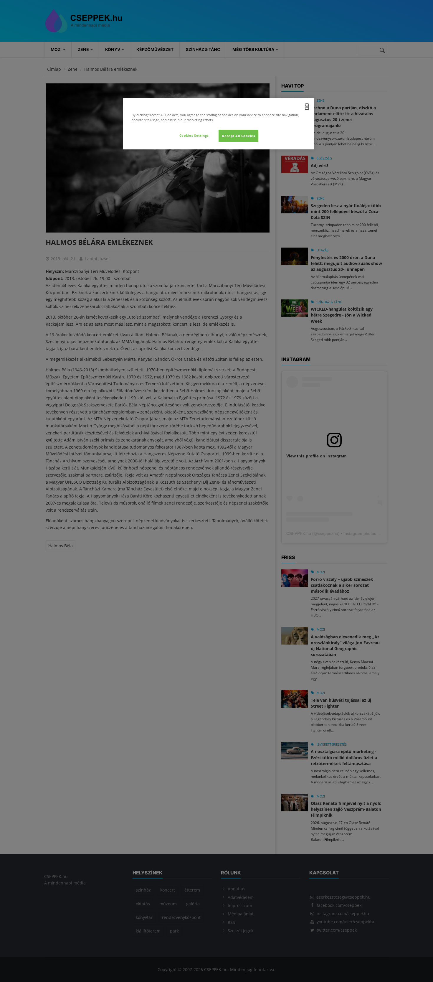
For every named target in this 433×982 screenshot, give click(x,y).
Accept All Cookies (238, 136)
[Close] (306, 106)
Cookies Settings (194, 135)
